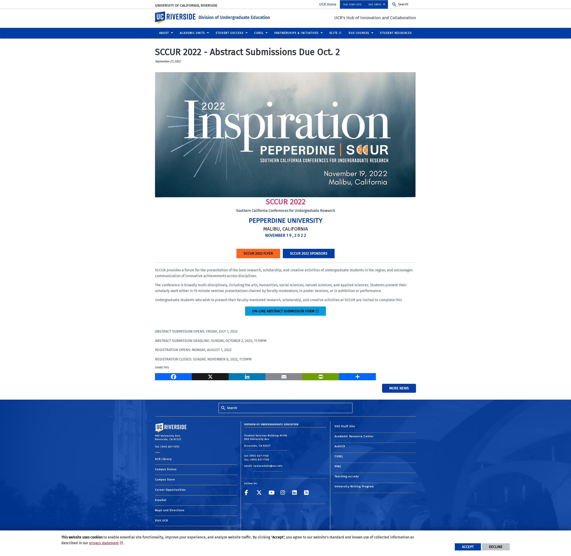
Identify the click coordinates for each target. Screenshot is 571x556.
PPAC (338, 466)
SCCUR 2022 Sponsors (308, 253)
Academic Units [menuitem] (192, 33)
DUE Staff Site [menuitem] (352, 4)
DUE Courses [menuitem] (359, 33)
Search (403, 4)
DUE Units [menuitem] (374, 4)
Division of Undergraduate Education (234, 17)
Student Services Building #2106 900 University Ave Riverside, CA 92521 (265, 440)
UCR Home (327, 4)
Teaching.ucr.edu (347, 476)
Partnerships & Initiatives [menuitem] (296, 33)
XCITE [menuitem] (333, 33)
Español (160, 500)
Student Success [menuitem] (230, 33)
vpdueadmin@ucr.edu (267, 465)
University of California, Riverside (186, 5)
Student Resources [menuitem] (396, 33)
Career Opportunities (170, 489)
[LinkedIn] (247, 376)
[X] (210, 376)
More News (399, 388)
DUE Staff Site (345, 426)
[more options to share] (357, 376)
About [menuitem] (164, 33)
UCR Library (163, 459)
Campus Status (166, 469)
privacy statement (104, 543)
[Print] (320, 376)
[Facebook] (173, 376)
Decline (496, 547)
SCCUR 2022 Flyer (258, 253)
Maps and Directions (169, 510)
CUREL (339, 456)
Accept (468, 547)
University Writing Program (354, 486)
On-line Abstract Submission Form (283, 311)
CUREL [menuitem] (259, 33)
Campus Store (165, 479)
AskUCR (340, 446)
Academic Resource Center (354, 436)
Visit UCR (161, 520)
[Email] (283, 376)
